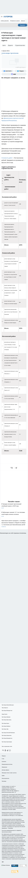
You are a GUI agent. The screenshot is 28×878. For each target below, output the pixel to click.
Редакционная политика (7, 764)
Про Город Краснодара (7, 741)
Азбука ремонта (5, 20)
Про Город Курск (5, 723)
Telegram (4, 755)
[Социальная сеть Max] (14, 74)
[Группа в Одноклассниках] (5, 750)
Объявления (4, 767)
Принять (22, 25)
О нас (3, 758)
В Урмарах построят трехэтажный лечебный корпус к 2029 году (11, 506)
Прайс (3, 775)
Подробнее (10, 828)
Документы (24, 20)
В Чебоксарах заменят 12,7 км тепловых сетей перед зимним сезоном (13, 514)
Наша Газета (4, 714)
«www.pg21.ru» (12, 786)
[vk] (11, 468)
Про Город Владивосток (7, 738)
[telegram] (16, 468)
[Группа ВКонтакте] (7, 71)
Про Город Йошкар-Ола (7, 710)
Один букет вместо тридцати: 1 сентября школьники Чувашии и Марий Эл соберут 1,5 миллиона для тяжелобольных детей (13, 523)
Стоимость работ (7, 158)
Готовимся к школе (15, 20)
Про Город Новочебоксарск (8, 704)
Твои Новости (5, 707)
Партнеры (4, 781)
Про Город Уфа (5, 729)
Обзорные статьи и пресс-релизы (9, 772)
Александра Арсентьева (9, 53)
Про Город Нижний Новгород (8, 732)
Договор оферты (5, 770)
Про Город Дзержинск (6, 735)
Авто (4, 45)
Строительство (20, 45)
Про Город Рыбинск (6, 726)
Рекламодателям (5, 778)
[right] (26, 21)
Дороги (10, 45)
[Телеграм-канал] (20, 71)
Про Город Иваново (6, 717)
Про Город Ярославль (6, 719)
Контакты (4, 761)
